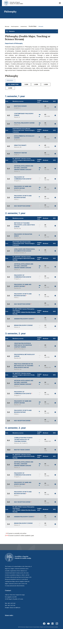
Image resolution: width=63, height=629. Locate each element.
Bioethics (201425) (20, 106)
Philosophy (41, 26)
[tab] (13, 84)
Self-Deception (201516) (22, 206)
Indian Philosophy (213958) (23, 325)
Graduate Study (24, 26)
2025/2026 (10, 80)
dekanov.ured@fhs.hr (15, 607)
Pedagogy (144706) (20, 153)
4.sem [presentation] (10, 88)
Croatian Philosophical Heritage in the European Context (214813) (23, 345)
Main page (7, 26)
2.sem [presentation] (36, 84)
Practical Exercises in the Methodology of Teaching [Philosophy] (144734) (23, 365)
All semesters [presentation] (13, 84)
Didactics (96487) (20, 145)
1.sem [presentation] (26, 84)
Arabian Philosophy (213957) (24, 319)
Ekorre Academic (55, 626)
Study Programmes (15, 26)
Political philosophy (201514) (24, 123)
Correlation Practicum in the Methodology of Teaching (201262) (23, 439)
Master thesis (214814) (22, 450)
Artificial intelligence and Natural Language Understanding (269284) (23, 167)
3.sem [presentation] (46, 84)
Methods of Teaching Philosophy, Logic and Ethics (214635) (24, 224)
